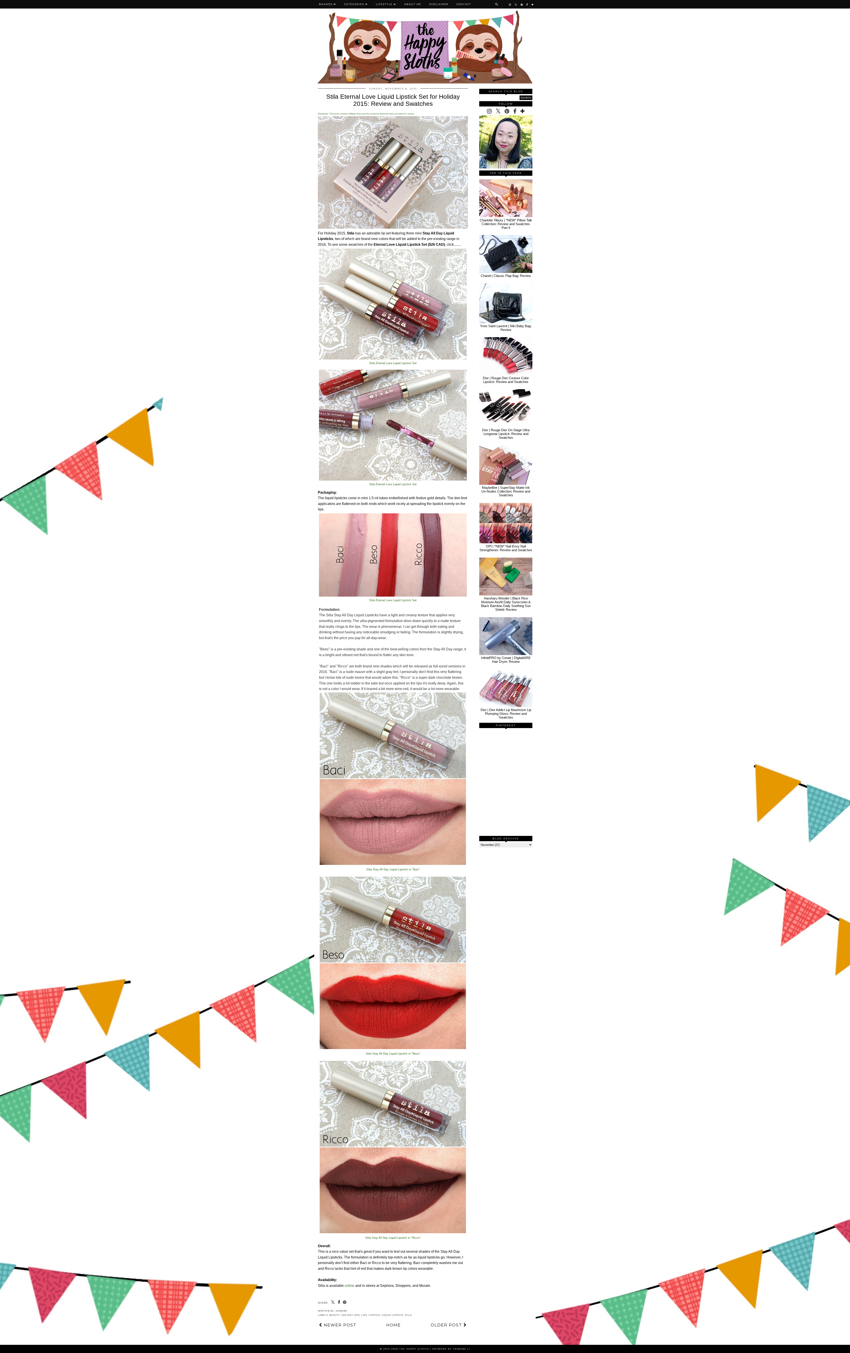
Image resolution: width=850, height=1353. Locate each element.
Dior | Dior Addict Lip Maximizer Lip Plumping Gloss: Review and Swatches (506, 713)
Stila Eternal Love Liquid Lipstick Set (393, 363)
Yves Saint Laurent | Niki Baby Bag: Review (505, 328)
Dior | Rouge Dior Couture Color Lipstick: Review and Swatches (506, 380)
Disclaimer (438, 4)
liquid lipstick (392, 1315)
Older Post (447, 1325)
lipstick (374, 1315)
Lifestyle (384, 4)
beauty (334, 1315)
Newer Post (339, 1325)
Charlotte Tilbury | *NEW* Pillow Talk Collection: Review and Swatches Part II (506, 224)
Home (393, 1325)
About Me (412, 4)
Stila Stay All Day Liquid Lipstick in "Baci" (393, 869)
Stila (408, 1315)
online (349, 1285)
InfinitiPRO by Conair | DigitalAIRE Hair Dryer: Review (506, 659)
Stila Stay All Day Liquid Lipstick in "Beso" (393, 1053)
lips (364, 1315)
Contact (463, 4)
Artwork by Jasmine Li (451, 1348)
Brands (325, 4)
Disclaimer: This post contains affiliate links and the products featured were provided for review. (366, 113)
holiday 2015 (350, 1315)
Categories (354, 4)
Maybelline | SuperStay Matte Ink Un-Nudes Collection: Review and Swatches (505, 491)
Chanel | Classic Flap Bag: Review (506, 276)
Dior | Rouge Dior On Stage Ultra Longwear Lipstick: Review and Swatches (505, 433)
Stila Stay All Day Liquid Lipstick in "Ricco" (393, 1237)
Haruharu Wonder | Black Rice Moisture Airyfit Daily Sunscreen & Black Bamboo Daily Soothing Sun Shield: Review (506, 603)
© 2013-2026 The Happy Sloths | (406, 1348)
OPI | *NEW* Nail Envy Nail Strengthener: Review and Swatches (505, 548)
